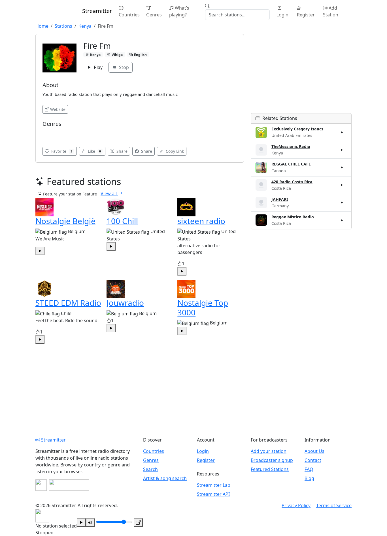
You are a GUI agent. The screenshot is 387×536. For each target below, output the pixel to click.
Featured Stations (270, 469)
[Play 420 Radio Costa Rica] (342, 185)
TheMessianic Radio (290, 146)
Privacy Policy (296, 505)
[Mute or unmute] (90, 522)
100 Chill (122, 221)
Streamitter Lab (213, 485)
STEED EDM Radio (68, 302)
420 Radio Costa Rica (291, 181)
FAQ (309, 469)
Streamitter (53, 440)
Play (98, 67)
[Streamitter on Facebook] (41, 485)
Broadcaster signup (272, 460)
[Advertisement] (301, 73)
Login (282, 15)
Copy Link (174, 151)
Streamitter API (213, 494)
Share (121, 151)
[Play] (81, 522)
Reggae (51, 132)
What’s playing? (179, 11)
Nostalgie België (65, 221)
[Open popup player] (138, 522)
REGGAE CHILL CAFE (291, 164)
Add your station (268, 451)
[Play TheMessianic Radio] (342, 150)
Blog (309, 478)
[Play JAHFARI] (342, 202)
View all (109, 193)
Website (57, 109)
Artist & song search (165, 478)
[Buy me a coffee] (69, 485)
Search (150, 469)
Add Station (330, 11)
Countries (129, 15)
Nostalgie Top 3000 (202, 307)
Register (306, 15)
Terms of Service (334, 505)
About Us (314, 451)
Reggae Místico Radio (292, 216)
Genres (154, 15)
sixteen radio (201, 221)
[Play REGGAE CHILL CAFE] (342, 167)
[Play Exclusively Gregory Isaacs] (342, 132)
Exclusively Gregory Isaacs (297, 129)
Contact (313, 460)
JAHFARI (279, 199)
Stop (123, 67)
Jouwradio (125, 302)
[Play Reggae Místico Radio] (342, 220)
